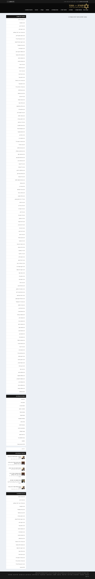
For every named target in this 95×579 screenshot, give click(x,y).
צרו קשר (87, 576)
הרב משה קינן (22, 333)
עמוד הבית (85, 9)
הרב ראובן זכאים (21, 359)
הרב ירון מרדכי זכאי (21, 263)
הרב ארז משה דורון (21, 112)
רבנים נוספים (22, 391)
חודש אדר (23, 402)
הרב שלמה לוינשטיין (21, 378)
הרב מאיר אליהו (21, 19)
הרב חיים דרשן (22, 231)
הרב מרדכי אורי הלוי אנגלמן (19, 32)
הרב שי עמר (22, 369)
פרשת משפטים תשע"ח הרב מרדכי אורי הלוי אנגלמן (15, 474)
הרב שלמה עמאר (21, 388)
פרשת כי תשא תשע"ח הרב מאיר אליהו (14, 457)
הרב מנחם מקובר (21, 131)
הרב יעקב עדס (22, 29)
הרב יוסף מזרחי (21, 48)
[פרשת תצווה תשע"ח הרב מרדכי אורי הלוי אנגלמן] (23, 463)
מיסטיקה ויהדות (18, 482)
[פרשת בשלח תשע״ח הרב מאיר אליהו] (23, 487)
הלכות (47, 9)
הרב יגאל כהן (22, 135)
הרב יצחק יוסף (22, 272)
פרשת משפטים (18, 475)
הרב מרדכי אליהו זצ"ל (20, 86)
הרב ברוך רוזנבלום (21, 189)
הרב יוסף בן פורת (21, 119)
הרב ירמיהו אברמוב (21, 295)
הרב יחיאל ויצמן (21, 260)
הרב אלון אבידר (21, 109)
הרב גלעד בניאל (21, 192)
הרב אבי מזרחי (22, 144)
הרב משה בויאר (21, 321)
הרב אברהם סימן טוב (20, 157)
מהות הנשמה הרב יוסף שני (15, 480)
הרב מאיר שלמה (21, 305)
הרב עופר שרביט (21, 343)
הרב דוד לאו (22, 212)
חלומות (23, 441)
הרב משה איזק (22, 317)
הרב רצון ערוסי (22, 365)
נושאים (71, 9)
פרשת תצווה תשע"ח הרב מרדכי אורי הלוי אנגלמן (14, 463)
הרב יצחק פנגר (22, 83)
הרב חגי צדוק (22, 234)
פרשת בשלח (13, 489)
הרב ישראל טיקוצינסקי (20, 298)
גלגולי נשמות (14, 481)
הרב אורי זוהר (22, 70)
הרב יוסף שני (22, 22)
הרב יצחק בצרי (22, 77)
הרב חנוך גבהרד (21, 237)
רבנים (36, 9)
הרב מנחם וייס (22, 138)
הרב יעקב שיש (22, 279)
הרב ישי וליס (22, 282)
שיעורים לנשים (28, 9)
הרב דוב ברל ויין (21, 205)
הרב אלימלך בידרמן (21, 170)
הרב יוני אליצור (22, 253)
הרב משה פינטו (21, 330)
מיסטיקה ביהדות (21, 428)
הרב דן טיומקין (22, 218)
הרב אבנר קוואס (21, 99)
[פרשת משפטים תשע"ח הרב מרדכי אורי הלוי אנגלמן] (23, 474)
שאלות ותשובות (21, 418)
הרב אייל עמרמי (21, 167)
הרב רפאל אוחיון (21, 362)
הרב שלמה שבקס (21, 375)
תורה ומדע (22, 421)
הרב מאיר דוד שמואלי (20, 301)
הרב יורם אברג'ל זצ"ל (20, 38)
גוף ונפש (59, 574)
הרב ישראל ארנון (21, 285)
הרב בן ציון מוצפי (21, 93)
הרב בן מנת (22, 183)
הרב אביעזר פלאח (21, 147)
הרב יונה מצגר (22, 240)
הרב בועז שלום (22, 67)
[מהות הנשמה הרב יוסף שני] (23, 481)
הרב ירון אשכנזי (21, 250)
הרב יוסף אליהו (22, 256)
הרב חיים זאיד (22, 228)
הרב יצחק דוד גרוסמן (20, 289)
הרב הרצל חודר (21, 74)
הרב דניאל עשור (21, 221)
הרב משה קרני (22, 337)
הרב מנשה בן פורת (21, 314)
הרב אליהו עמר (22, 102)
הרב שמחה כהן (22, 382)
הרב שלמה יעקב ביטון (20, 51)
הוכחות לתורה (22, 424)
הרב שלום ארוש (21, 372)
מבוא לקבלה (22, 431)
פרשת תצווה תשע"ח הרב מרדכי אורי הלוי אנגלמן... (69, 1)
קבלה (42, 9)
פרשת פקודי (22, 415)
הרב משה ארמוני (21, 58)
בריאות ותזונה (22, 434)
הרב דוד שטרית (21, 208)
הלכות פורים (22, 405)
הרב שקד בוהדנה (21, 61)
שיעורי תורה (64, 9)
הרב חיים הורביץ (21, 224)
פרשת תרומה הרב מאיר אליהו (15, 468)
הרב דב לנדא (22, 202)
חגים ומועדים (55, 9)
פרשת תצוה (10, 464)
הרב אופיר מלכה (21, 115)
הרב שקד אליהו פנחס (20, 54)
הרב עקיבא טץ (22, 349)
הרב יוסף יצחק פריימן (20, 35)
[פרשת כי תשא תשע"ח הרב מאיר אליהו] (23, 457)
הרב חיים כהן (22, 96)
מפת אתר (10, 574)
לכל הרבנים (22, 567)
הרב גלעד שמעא (21, 196)
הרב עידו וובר (22, 346)
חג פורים (23, 399)
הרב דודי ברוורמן (21, 122)
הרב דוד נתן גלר (21, 215)
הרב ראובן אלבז (21, 356)
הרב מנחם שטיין (21, 311)
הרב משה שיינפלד (21, 340)
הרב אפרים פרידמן (21, 173)
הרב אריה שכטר (21, 176)
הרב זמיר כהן (22, 26)
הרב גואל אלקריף (21, 125)
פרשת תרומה (13, 469)
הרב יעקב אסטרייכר (21, 266)
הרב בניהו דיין (22, 186)
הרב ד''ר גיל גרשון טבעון (20, 199)
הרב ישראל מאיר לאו (20, 292)
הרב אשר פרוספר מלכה (20, 179)
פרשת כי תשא (22, 408)
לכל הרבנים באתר (21, 444)
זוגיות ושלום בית (21, 437)
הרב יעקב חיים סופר (20, 269)
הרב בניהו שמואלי (21, 45)
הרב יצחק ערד (22, 276)
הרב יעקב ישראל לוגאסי (20, 42)
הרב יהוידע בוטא (21, 247)
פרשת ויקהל (22, 412)
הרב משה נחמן (22, 327)
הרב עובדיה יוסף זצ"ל (20, 141)
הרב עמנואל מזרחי (21, 128)
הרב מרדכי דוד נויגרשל (20, 80)
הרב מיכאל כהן (22, 308)
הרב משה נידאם (21, 324)
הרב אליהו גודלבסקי (20, 106)
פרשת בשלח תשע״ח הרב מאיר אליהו (14, 487)
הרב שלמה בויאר (21, 385)
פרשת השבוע (79, 9)
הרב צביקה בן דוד (21, 353)
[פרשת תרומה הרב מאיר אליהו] (23, 469)
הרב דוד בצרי (22, 64)
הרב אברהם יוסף (21, 154)
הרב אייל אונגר (22, 163)
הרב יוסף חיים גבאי (21, 244)
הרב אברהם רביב (21, 160)
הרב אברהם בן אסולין (20, 151)
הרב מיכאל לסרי (21, 90)
